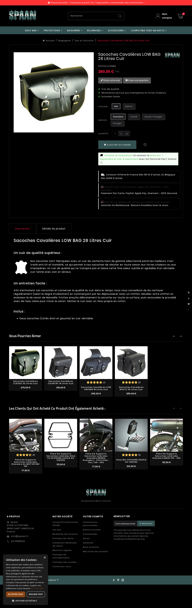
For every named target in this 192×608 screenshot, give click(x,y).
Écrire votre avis (111, 80)
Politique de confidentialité (60, 556)
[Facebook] (114, 580)
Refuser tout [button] (36, 594)
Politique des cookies (64, 562)
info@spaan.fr (19, 536)
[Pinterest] (118, 580)
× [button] (45, 557)
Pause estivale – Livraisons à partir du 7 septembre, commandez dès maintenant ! (97, 2)
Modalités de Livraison (65, 534)
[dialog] (25, 579)
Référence (104, 66)
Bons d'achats (91, 547)
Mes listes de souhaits (95, 551)
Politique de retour (63, 538)
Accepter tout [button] (15, 594)
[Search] (120, 16)
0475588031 (17, 541)
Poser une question (138, 80)
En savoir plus (37, 588)
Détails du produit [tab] (53, 228)
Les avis (56, 529)
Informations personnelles (90, 524)
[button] (25, 600)
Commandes (90, 534)
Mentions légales (62, 550)
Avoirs (86, 538)
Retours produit (92, 529)
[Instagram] (123, 580)
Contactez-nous (61, 566)
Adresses (88, 542)
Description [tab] (22, 228)
